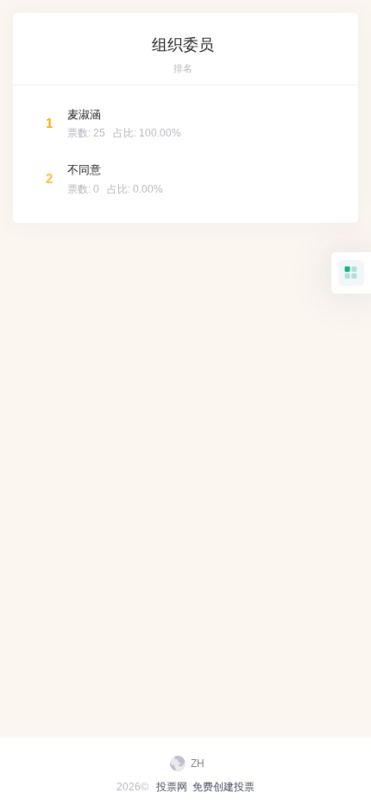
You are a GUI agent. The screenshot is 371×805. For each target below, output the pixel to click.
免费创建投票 (223, 787)
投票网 (171, 787)
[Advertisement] (185, 287)
